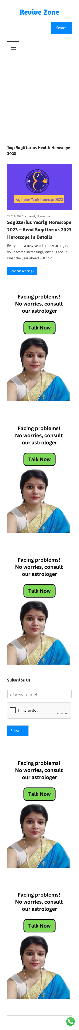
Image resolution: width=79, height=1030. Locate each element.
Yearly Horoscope (39, 216)
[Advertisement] (39, 95)
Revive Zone (39, 12)
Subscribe (18, 730)
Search (61, 27)
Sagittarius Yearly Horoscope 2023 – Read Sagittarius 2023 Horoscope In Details (39, 229)
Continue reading (21, 270)
